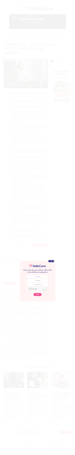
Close (51, 261)
